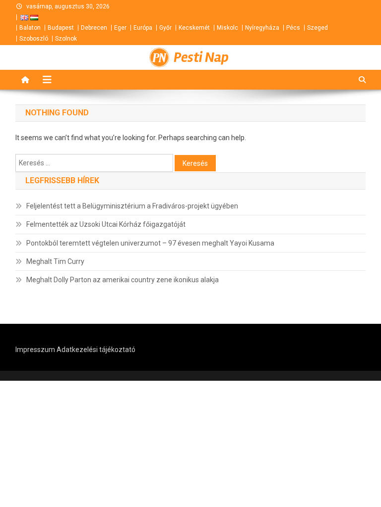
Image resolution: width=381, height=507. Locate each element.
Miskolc (227, 27)
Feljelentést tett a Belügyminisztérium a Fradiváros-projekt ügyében (132, 206)
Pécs (293, 27)
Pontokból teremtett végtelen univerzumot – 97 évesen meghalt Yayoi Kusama (150, 243)
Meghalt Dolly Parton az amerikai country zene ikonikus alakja (122, 280)
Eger (120, 27)
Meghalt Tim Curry (55, 261)
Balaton (30, 27)
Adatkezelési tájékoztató (96, 350)
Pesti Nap (201, 57)
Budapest (61, 27)
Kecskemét (194, 27)
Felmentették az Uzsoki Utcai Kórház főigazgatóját (106, 224)
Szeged (317, 27)
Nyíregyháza (262, 27)
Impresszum (35, 350)
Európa (142, 27)
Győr (165, 27)
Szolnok (66, 38)
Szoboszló (33, 38)
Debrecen (94, 27)
